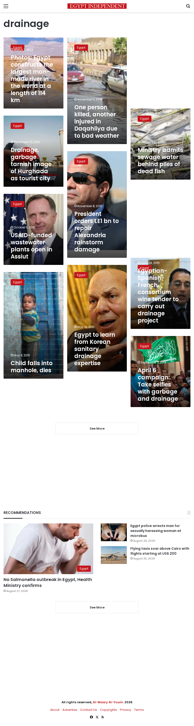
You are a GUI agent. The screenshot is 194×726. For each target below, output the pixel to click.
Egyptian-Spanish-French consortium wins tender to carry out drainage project (158, 295)
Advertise (69, 710)
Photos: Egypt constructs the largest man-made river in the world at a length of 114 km (32, 79)
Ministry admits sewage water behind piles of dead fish (160, 160)
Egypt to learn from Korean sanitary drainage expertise (94, 349)
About (54, 710)
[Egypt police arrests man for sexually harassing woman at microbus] (114, 532)
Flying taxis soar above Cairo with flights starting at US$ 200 (159, 551)
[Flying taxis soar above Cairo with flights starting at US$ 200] (114, 555)
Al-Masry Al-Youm (108, 702)
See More (97, 607)
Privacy (125, 710)
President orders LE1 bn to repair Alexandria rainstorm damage (96, 231)
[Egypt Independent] (97, 6)
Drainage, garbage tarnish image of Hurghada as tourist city (31, 164)
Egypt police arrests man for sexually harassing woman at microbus (155, 530)
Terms (139, 710)
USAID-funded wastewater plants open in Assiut (31, 245)
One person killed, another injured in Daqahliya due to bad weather (96, 121)
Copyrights (108, 710)
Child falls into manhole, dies (32, 366)
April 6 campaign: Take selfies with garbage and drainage (158, 384)
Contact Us (88, 710)
